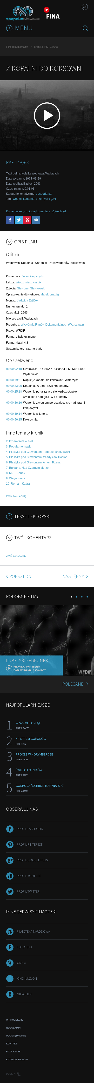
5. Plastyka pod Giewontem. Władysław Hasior (36, 457)
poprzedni (21, 576)
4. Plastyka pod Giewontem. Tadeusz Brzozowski (38, 452)
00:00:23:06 (14, 386)
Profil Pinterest (29, 844)
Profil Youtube (29, 876)
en (84, 7)
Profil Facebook (30, 829)
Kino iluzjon (27, 978)
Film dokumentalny (17, 46)
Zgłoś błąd (59, 211)
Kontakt (11, 1043)
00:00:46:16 (14, 402)
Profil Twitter (28, 891)
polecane (72, 684)
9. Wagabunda (15, 478)
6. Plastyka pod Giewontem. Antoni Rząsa (33, 462)
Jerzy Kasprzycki (33, 276)
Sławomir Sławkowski (31, 288)
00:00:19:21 (14, 380)
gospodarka (44, 193)
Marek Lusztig (49, 294)
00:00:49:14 (14, 413)
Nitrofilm (24, 994)
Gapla (21, 963)
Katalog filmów (17, 1059)
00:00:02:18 (14, 369)
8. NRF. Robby (15, 473)
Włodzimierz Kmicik (28, 282)
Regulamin (13, 1027)
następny (73, 576)
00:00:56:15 (14, 419)
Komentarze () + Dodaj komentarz (28, 211)
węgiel (17, 199)
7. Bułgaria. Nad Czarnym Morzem (28, 467)
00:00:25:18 (14, 391)
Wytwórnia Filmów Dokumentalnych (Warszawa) (52, 324)
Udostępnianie (16, 1035)
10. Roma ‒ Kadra (18, 483)
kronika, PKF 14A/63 (46, 46)
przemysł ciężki (46, 199)
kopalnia (28, 199)
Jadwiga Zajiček (27, 300)
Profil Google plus (32, 860)
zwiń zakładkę (16, 496)
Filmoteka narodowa (33, 931)
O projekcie (14, 1019)
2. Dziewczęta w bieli (20, 441)
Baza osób (13, 1051)
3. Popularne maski (18, 446)
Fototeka (24, 947)
